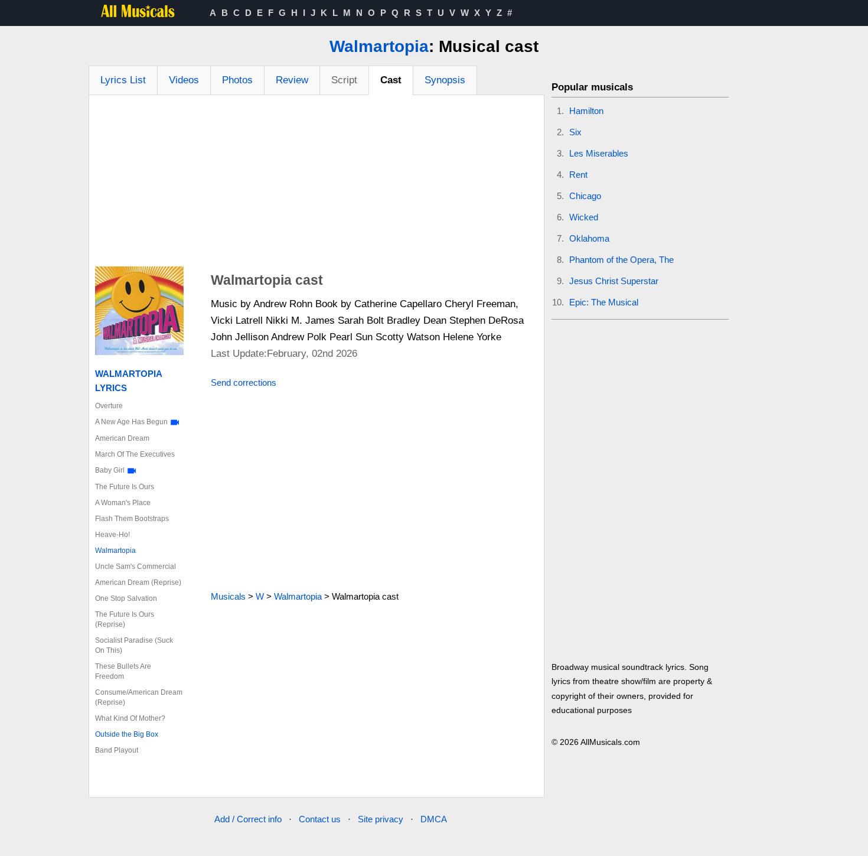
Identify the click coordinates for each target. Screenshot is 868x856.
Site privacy (380, 819)
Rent (578, 175)
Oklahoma (589, 238)
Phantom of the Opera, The (621, 260)
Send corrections (243, 382)
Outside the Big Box (126, 734)
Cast (391, 80)
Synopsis (445, 80)
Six (575, 132)
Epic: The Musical (603, 302)
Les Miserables (598, 153)
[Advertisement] (316, 183)
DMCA (433, 819)
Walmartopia (379, 46)
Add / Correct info (248, 819)
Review (292, 80)
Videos (184, 80)
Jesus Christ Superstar (613, 281)
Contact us (320, 819)
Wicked (583, 217)
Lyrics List (123, 80)
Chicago (585, 196)
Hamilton (586, 111)
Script (344, 80)
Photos (237, 80)
